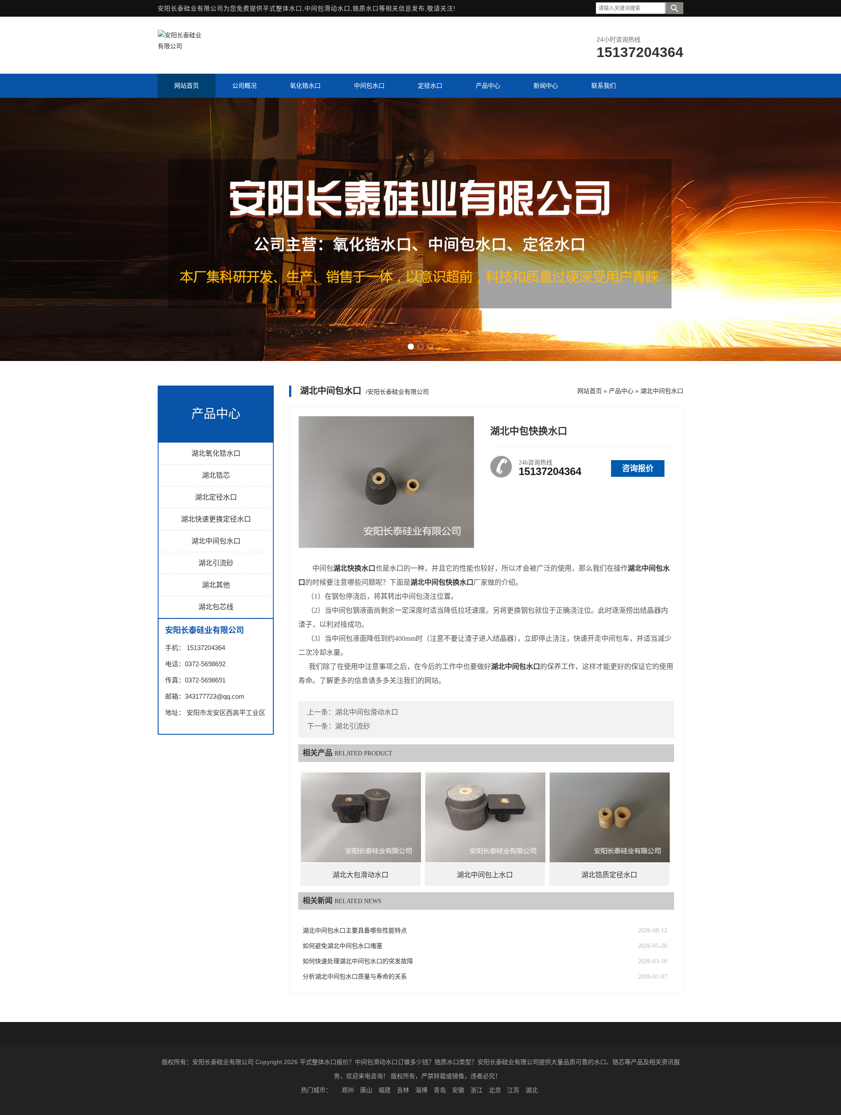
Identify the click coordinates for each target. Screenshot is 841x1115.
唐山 (366, 1090)
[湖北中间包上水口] (485, 817)
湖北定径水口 (216, 497)
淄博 (421, 1090)
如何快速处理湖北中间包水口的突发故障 (358, 961)
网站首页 (589, 390)
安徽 (458, 1090)
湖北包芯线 (215, 607)
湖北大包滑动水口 (360, 875)
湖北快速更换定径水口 (216, 519)
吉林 (403, 1090)
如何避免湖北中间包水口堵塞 (342, 946)
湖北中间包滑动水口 (366, 712)
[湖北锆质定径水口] (610, 817)
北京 (495, 1090)
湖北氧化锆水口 (215, 453)
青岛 (440, 1090)
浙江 (476, 1090)
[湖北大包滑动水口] (361, 817)
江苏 (513, 1090)
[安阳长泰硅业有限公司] (179, 46)
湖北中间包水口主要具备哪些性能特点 (355, 930)
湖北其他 (216, 585)
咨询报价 (638, 468)
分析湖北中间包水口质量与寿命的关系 (355, 976)
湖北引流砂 (215, 563)
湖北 (532, 1090)
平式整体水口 (282, 8)
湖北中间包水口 (215, 541)
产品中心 (621, 390)
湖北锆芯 (216, 475)
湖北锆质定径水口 (609, 875)
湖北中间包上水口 (485, 875)
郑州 (348, 1090)
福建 (384, 1090)
